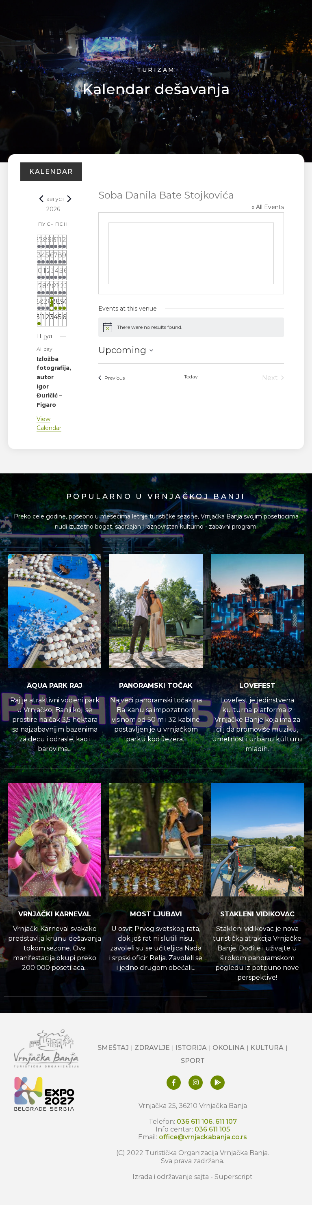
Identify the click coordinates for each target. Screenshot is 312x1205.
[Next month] (69, 199)
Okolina (228, 1048)
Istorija (191, 1048)
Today (191, 377)
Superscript (233, 1177)
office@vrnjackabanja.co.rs (203, 1137)
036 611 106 (194, 1121)
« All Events (267, 207)
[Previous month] (41, 199)
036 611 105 (212, 1129)
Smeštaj (113, 1048)
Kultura (267, 1048)
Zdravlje (152, 1048)
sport (193, 1061)
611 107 (226, 1121)
